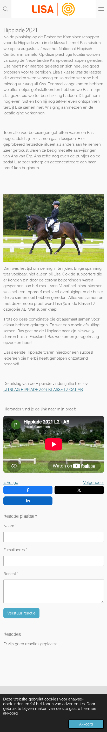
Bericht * (10, 573)
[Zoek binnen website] (5, 9)
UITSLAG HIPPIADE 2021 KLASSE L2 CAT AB (43, 389)
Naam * (10, 526)
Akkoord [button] (86, 724)
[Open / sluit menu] (101, 9)
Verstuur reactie (21, 613)
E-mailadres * (15, 550)
